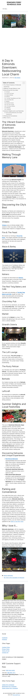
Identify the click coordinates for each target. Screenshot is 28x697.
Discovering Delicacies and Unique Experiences (14, 113)
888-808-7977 (11, 672)
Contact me (5, 652)
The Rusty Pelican (11, 106)
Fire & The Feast (10, 93)
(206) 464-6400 (10, 670)
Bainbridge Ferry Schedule (9, 686)
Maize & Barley (9, 95)
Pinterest (4, 639)
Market (7, 101)
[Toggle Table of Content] (23, 83)
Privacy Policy (6, 649)
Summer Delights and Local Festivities (14, 111)
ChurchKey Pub (9, 99)
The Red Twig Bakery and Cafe (13, 98)
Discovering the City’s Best (11, 90)
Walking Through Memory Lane (12, 88)
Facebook (4, 637)
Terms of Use (5, 650)
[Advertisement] (14, 44)
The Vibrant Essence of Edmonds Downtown (12, 85)
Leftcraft (9, 109)
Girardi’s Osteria (10, 103)
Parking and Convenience (10, 116)
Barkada (8, 107)
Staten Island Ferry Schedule (10, 688)
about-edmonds (8, 575)
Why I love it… (7, 117)
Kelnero (8, 96)
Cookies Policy (6, 647)
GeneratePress (16, 695)
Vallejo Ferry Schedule (8, 684)
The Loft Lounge (10, 104)
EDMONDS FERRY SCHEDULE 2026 (14, 3)
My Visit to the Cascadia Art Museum (14, 577)
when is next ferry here (17, 521)
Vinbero (8, 92)
